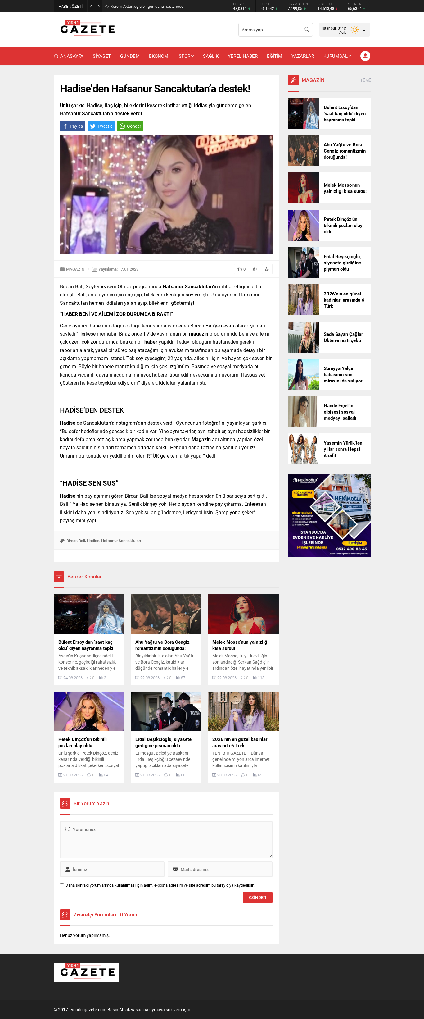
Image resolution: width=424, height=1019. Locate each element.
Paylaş (76, 126)
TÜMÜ (365, 80)
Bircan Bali (75, 540)
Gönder (134, 126)
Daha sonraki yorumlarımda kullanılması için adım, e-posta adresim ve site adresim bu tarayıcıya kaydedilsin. (160, 885)
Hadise (93, 540)
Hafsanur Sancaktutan (121, 540)
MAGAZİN (75, 269)
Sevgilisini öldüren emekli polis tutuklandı (146, 6)
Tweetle (104, 126)
